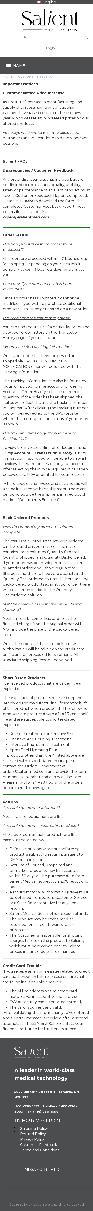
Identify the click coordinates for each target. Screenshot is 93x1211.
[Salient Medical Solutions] (46, 20)
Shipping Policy (34, 1128)
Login (50, 48)
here (29, 201)
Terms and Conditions (39, 1150)
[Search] (86, 37)
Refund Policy (33, 1134)
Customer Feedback (38, 1145)
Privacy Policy (32, 1139)
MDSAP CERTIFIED (42, 1169)
